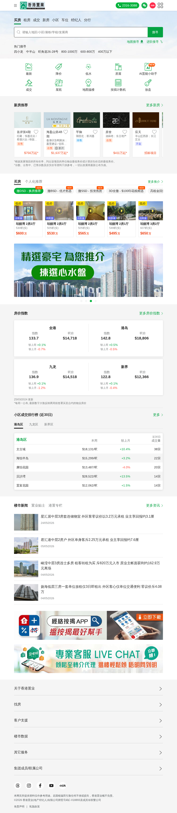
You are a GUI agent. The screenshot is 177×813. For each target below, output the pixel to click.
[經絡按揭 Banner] (88, 625)
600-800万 (88, 51)
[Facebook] (40, 785)
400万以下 (105, 51)
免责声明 (19, 806)
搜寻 (155, 32)
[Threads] (17, 785)
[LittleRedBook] (62, 785)
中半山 (30, 51)
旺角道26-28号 (48, 51)
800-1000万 (69, 51)
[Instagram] (29, 785)
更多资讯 (153, 505)
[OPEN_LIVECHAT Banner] (88, 658)
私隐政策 (34, 806)
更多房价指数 (149, 313)
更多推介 (154, 181)
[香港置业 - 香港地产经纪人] (32, 5)
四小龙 (18, 51)
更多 (156, 415)
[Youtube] (51, 785)
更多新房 (153, 105)
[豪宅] (88, 270)
